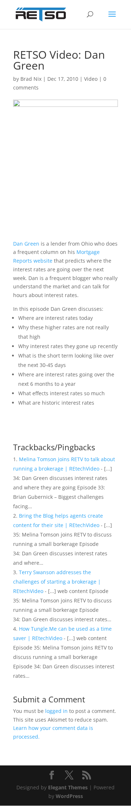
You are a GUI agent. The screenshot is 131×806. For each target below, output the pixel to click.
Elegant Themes (68, 787)
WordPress (69, 796)
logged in (56, 710)
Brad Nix (30, 78)
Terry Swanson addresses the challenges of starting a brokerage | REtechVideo (57, 581)
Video (91, 78)
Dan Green (26, 243)
